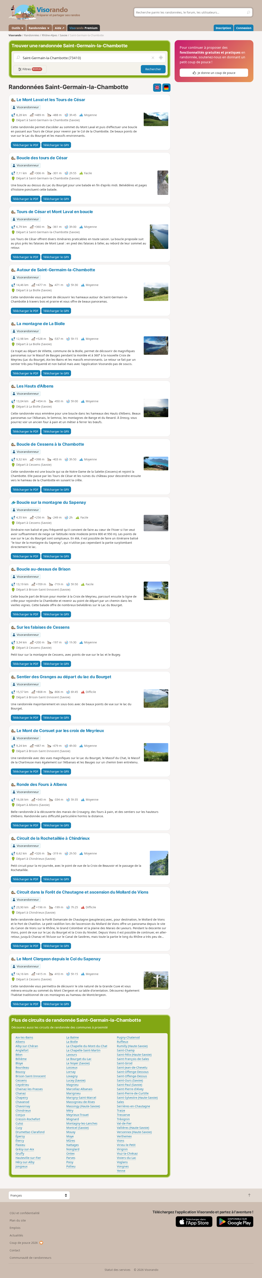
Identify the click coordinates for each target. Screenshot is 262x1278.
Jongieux (21, 1166)
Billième (21, 1059)
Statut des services (117, 1270)
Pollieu (71, 1166)
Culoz (19, 1123)
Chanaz (21, 1093)
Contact (15, 1250)
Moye (70, 1136)
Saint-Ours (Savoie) (130, 1080)
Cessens (21, 1080)
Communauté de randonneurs (30, 1258)
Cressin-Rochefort (28, 1119)
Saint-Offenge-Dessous (133, 1072)
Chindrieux (23, 1110)
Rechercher (153, 69)
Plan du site (18, 1220)
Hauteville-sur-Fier (28, 1158)
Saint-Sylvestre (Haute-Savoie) (137, 1097)
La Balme (72, 1037)
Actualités (16, 1235)
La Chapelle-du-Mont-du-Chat (86, 1046)
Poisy (69, 1162)
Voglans (122, 1162)
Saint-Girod (124, 1063)
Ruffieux (122, 1042)
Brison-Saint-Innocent (31, 1076)
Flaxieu (20, 1145)
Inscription (223, 28)
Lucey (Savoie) (75, 1080)
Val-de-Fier (124, 1123)
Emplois (15, 1228)
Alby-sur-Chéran (27, 1046)
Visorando (15, 35)
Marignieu (73, 1093)
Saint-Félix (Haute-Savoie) (134, 1055)
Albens (20, 1042)
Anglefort (22, 1050)
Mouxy (70, 1132)
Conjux (20, 1115)
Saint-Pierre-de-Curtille (133, 1093)
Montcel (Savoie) (77, 1128)
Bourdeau (22, 1067)
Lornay (71, 1072)
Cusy (19, 1128)
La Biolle (72, 1042)
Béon (19, 1055)
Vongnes (123, 1166)
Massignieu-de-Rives (80, 1102)
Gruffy (20, 1153)
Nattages (72, 1145)
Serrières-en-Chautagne (133, 1106)
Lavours (71, 1055)
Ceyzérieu (22, 1085)
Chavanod (22, 1102)
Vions (120, 1140)
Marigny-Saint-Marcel (81, 1097)
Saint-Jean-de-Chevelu (132, 1067)
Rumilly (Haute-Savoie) (132, 1046)
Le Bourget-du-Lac (78, 1059)
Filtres (31, 69)
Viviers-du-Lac (126, 1158)
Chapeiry (22, 1097)
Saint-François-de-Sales (133, 1059)
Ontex (70, 1153)
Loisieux (71, 1067)
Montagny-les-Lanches (81, 1123)
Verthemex (124, 1136)
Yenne (121, 1171)
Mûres (70, 1140)
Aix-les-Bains (24, 1037)
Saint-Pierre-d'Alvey (130, 1089)
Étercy (20, 1140)
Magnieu (72, 1085)
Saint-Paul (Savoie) (129, 1085)
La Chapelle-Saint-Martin (83, 1050)
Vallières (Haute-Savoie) (133, 1128)
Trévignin (123, 1119)
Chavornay (23, 1106)
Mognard (72, 1119)
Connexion (243, 28)
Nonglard (72, 1149)
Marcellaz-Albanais (79, 1089)
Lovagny (72, 1076)
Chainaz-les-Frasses (29, 1089)
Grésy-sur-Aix (25, 1149)
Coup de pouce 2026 (24, 1243)
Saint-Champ (126, 1050)
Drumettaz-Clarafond (30, 1132)
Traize (121, 1110)
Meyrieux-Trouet (77, 1115)
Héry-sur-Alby (25, 1162)
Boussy (20, 1072)
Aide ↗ (59, 28)
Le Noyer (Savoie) (78, 1063)
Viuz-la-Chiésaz (127, 1153)
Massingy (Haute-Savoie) (83, 1106)
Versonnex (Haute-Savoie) (134, 1132)
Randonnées (38, 28)
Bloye (19, 1063)
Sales (120, 1102)
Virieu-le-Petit (126, 1145)
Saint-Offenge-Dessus (132, 1076)
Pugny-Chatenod (128, 1037)
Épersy (20, 1136)
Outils (16, 28)
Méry (69, 1110)
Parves (70, 1158)
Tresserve (123, 1115)
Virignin (122, 1149)
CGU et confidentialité (25, 1213)
